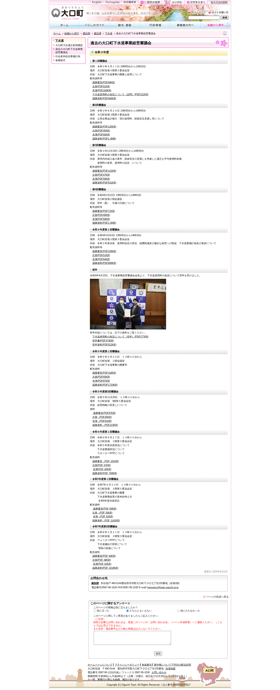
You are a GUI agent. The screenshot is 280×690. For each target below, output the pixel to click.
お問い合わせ (159, 672)
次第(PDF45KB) (101, 130)
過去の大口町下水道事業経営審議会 (69, 51)
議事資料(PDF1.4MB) (104, 138)
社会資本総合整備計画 (67, 56)
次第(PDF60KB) (101, 376)
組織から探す (71, 33)
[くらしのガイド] (95, 25)
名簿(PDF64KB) (101, 259)
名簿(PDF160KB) (101, 90)
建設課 (97, 33)
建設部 (86, 33)
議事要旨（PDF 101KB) (105, 461)
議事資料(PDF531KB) (104, 182)
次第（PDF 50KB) (102, 512)
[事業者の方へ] (185, 25)
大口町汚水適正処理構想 (69, 45)
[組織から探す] (215, 25)
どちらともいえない (141, 610)
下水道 (108, 33)
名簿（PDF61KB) (102, 421)
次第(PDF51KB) (101, 86)
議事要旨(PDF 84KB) (104, 508)
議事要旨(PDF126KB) (104, 126)
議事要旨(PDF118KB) (104, 372)
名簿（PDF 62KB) (103, 516)
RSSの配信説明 (182, 664)
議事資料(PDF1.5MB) (104, 222)
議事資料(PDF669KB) (104, 98)
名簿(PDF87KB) (101, 380)
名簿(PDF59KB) (101, 178)
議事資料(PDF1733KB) (105, 384)
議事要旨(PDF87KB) (104, 413)
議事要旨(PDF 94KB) (104, 556)
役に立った (103, 610)
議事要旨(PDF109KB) (104, 251)
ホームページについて (100, 664)
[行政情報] (155, 25)
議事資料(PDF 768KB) (104, 473)
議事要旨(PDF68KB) (103, 82)
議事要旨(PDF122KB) (104, 170)
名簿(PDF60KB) (101, 134)
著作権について (162, 664)
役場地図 (170, 668)
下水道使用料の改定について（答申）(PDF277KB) (120, 336)
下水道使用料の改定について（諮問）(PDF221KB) (120, 94)
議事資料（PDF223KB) (105, 425)
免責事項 (147, 664)
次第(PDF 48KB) (101, 560)
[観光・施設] (125, 25)
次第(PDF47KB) (101, 174)
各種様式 (60, 60)
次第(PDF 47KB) (101, 465)
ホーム (57, 33)
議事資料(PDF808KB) (104, 263)
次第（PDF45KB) (102, 417)
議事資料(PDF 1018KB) (105, 568)
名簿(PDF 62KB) (102, 564)
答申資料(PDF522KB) (104, 344)
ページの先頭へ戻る (217, 596)
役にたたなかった (190, 610)
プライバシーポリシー (127, 664)
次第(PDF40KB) (101, 215)
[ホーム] (64, 25)
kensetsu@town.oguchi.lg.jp (162, 587)
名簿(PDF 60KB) (102, 469)
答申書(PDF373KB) (103, 340)
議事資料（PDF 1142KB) (106, 520)
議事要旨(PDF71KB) (103, 211)
